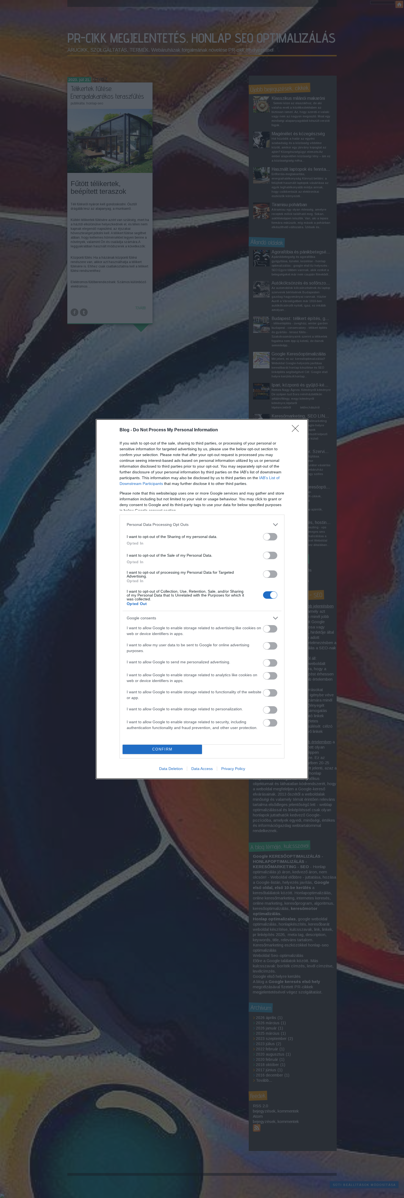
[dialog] (202, 599)
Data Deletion (171, 768)
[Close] (297, 430)
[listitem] (202, 525)
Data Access (202, 768)
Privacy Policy (233, 768)
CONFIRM (162, 749)
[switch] (270, 536)
